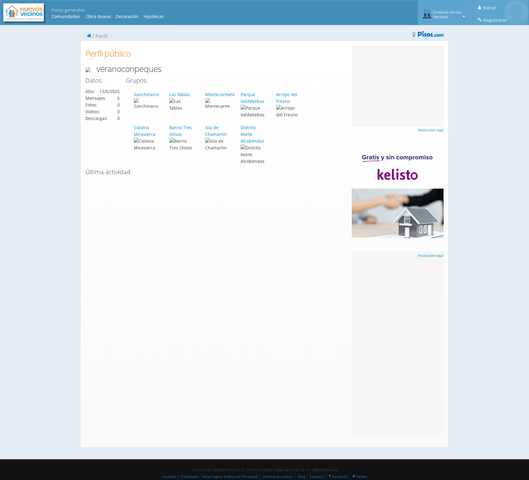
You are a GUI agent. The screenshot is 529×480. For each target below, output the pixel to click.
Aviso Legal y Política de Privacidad (230, 476)
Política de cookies (278, 476)
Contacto (169, 476)
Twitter (361, 476)
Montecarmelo (220, 94)
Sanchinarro (146, 94)
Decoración (127, 16)
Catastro (316, 476)
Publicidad (189, 476)
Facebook (339, 476)
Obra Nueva (98, 16)
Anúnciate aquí (431, 130)
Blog (301, 476)
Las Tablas (179, 94)
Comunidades (65, 16)
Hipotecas (154, 16)
